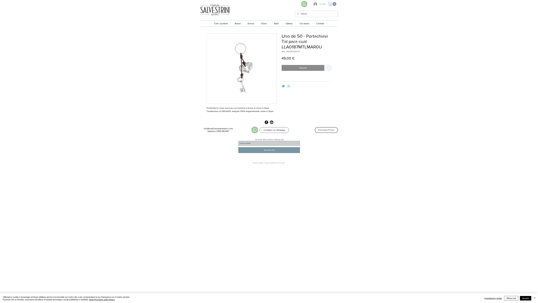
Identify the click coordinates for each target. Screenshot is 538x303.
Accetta (525, 298)
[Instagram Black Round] (271, 122)
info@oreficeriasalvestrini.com (218, 128)
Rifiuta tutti (511, 298)
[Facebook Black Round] (266, 122)
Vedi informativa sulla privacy (102, 299)
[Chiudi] (534, 298)
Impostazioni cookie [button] (493, 298)
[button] (332, 4)
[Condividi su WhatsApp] (288, 86)
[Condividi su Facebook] (283, 86)
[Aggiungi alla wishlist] (328, 68)
